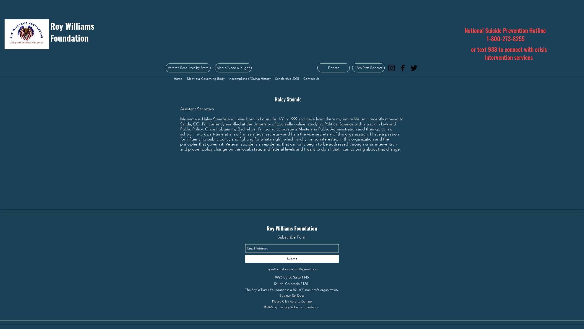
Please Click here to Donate (292, 301)
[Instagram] (391, 68)
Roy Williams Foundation (292, 228)
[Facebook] (402, 68)
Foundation (69, 38)
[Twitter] (413, 68)
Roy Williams (72, 26)
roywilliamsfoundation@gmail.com (292, 269)
